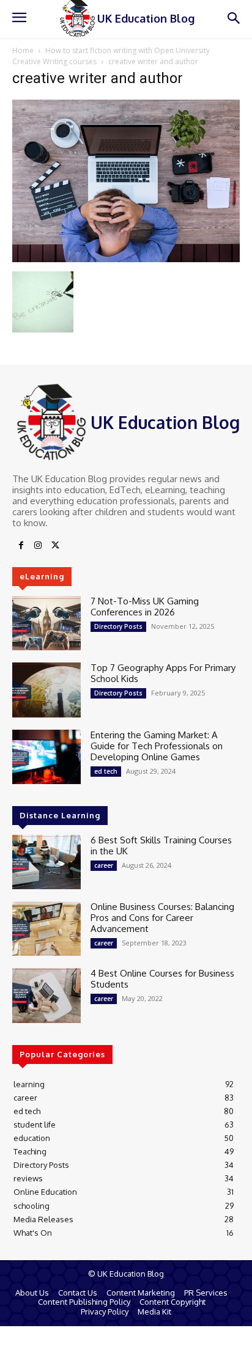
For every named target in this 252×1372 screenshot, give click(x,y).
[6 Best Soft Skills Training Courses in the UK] (46, 862)
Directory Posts (118, 626)
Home (23, 50)
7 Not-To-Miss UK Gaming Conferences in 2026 (145, 606)
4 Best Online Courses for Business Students (162, 978)
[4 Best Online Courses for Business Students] (46, 995)
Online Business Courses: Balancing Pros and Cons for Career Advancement (162, 917)
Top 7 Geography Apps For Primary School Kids (163, 673)
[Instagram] (37, 545)
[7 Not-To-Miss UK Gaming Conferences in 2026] (46, 623)
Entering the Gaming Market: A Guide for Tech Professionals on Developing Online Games (157, 746)
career (103, 865)
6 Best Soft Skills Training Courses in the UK (161, 845)
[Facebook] (20, 545)
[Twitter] (55, 545)
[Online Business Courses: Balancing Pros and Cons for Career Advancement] (46, 928)
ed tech (105, 771)
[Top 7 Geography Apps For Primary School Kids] (46, 689)
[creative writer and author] (126, 259)
